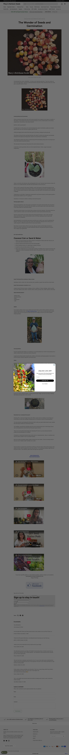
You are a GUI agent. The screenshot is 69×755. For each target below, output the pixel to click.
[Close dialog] (54, 365)
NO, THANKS (45, 383)
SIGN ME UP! (45, 380)
